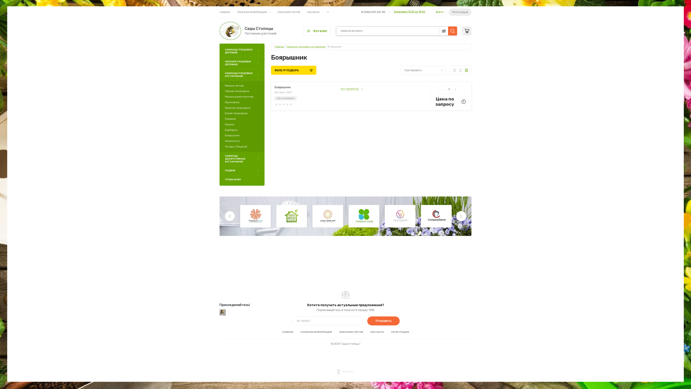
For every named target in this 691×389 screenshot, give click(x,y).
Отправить (384, 321)
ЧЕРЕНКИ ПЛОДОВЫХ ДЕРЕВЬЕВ (238, 63)
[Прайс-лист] (466, 70)
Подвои (230, 170)
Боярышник (232, 135)
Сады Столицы (259, 29)
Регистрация (460, 12)
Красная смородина (237, 107)
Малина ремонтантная (239, 96)
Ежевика (230, 118)
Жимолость (232, 141)
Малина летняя (234, 85)
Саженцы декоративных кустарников (235, 159)
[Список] (460, 70)
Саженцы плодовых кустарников (239, 74)
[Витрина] (454, 70)
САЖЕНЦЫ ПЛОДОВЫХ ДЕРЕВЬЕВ (239, 51)
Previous (230, 216)
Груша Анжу (233, 179)
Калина (229, 124)
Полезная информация (252, 12)
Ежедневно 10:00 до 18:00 (409, 11)
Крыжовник (232, 102)
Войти (439, 12)
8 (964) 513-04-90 (373, 12)
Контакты (313, 12)
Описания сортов (289, 12)
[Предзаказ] (463, 101)
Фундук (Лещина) (236, 146)
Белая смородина (236, 113)
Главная (225, 12)
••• (328, 12)
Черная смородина (237, 91)
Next (461, 216)
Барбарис (231, 130)
